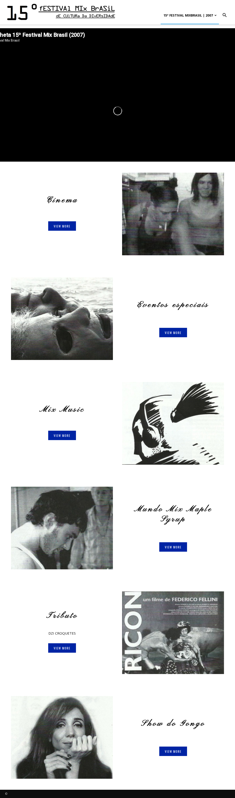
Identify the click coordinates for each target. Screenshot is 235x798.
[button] (224, 16)
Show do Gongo (173, 724)
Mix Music (62, 410)
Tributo (62, 616)
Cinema (62, 200)
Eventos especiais (173, 305)
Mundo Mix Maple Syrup (173, 514)
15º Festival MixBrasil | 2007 (188, 15)
